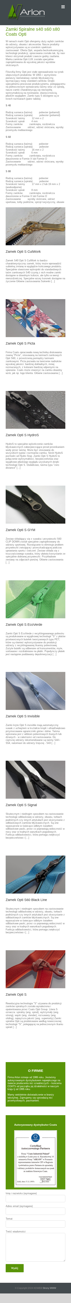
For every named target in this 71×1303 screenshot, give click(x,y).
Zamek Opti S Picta (20, 343)
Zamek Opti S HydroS (22, 435)
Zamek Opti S (16, 994)
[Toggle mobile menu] (63, 7)
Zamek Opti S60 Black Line (26, 900)
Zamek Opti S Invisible (23, 716)
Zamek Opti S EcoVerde (24, 624)
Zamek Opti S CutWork (23, 251)
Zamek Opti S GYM (20, 530)
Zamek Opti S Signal (21, 805)
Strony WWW (49, 1288)
